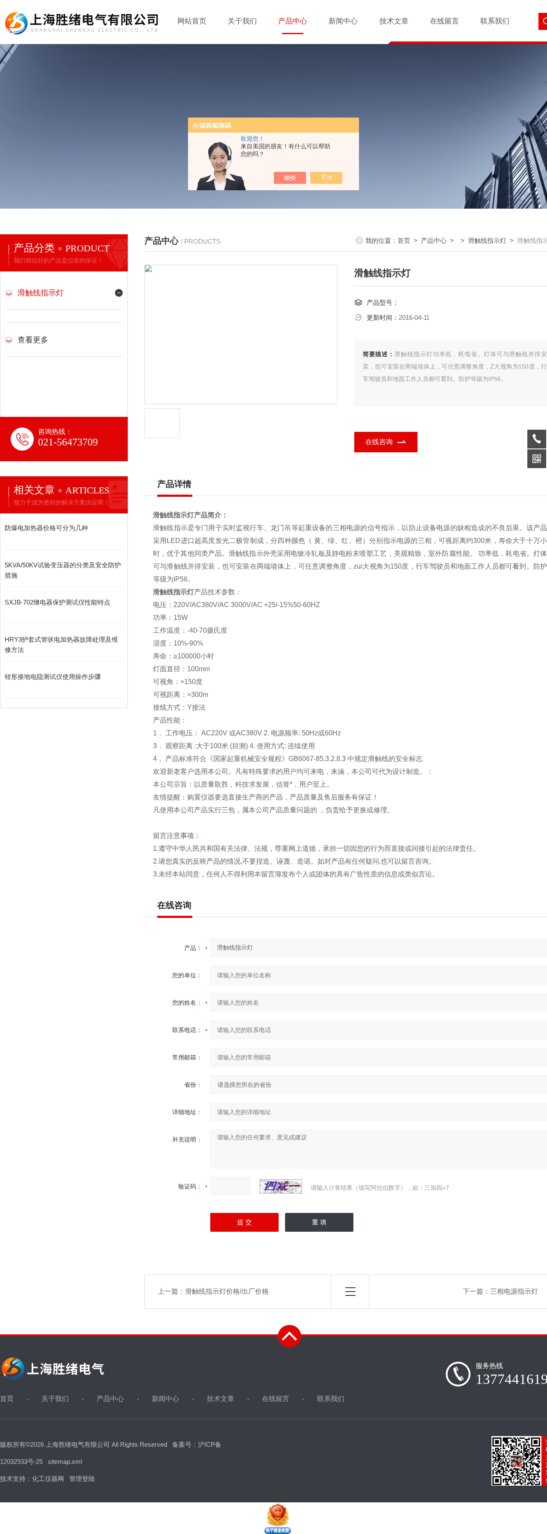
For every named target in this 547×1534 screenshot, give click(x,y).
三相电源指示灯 (514, 1291)
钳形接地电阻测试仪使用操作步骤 (53, 676)
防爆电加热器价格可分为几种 (46, 527)
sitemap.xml (65, 1461)
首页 (403, 240)
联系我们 (494, 21)
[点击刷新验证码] (280, 1186)
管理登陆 (82, 1478)
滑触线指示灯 (41, 293)
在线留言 (444, 21)
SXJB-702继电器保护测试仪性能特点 (57, 602)
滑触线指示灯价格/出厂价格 (227, 1291)
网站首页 (191, 21)
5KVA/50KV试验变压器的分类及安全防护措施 (63, 570)
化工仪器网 (48, 1478)
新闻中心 (343, 21)
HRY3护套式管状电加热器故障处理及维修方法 (61, 644)
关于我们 (242, 21)
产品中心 (292, 21)
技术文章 (394, 21)
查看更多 (33, 340)
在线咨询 (379, 441)
